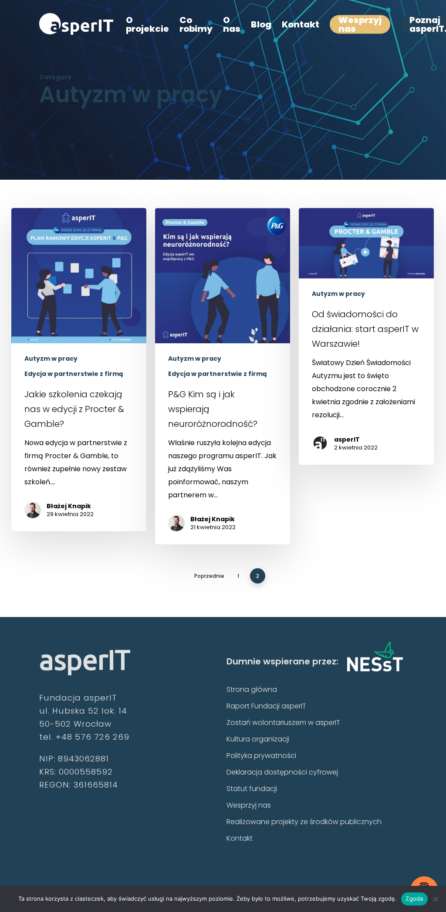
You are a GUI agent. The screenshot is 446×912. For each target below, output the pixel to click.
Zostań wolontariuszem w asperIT (283, 723)
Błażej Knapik (69, 506)
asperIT (347, 439)
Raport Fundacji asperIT (266, 706)
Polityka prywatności (261, 756)
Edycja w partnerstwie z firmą (73, 374)
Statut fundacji (251, 789)
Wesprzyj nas (248, 805)
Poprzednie (209, 576)
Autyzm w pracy (51, 359)
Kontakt (239, 838)
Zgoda (414, 898)
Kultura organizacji (257, 739)
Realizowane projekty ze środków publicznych (304, 822)
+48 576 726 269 (92, 737)
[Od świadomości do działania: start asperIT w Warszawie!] (366, 336)
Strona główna (251, 689)
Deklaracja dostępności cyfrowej (282, 772)
